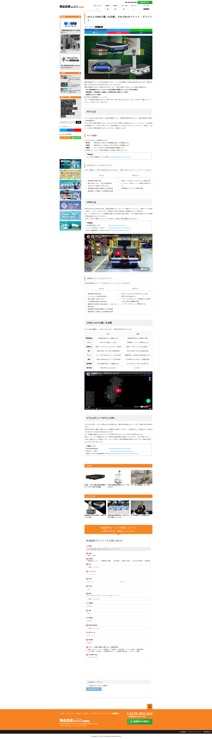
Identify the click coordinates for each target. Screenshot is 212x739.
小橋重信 (73, 103)
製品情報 (107, 7)
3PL (62, 111)
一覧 (79, 16)
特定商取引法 (207, 732)
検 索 (78, 122)
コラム (62, 103)
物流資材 (72, 113)
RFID (75, 108)
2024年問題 (67, 100)
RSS (65, 137)
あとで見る (118, 32)
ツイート (119, 30)
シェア (95, 30)
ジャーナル (146, 5)
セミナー (70, 105)
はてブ (96, 32)
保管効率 (71, 108)
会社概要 (182, 732)
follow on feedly (77, 137)
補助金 (62, 100)
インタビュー (64, 105)
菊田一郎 (73, 100)
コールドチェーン (65, 113)
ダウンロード (134, 7)
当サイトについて (98, 7)
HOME (62, 713)
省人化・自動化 (64, 108)
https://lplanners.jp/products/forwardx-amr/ (120, 228)
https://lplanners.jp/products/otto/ (116, 225)
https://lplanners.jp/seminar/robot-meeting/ (120, 448)
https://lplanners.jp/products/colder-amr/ (119, 230)
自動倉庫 (63, 116)
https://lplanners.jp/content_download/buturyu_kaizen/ (124, 453)
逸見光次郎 (67, 103)
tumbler (141, 32)
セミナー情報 (124, 7)
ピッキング (69, 111)
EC (65, 111)
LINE (141, 30)
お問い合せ (146, 2)
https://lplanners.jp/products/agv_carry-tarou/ (119, 157)
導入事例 (115, 7)
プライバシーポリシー (195, 732)
